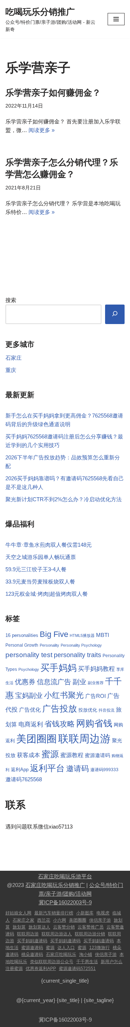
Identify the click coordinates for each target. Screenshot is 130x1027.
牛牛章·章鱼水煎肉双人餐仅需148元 (48, 545)
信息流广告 (54, 682)
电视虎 (102, 912)
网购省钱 (94, 723)
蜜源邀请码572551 (77, 968)
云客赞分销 (64, 927)
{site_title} (68, 1000)
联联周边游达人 (57, 933)
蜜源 (50, 754)
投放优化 (87, 710)
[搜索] (115, 314)
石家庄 (13, 358)
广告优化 (30, 710)
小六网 (59, 920)
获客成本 (28, 755)
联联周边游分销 (90, 933)
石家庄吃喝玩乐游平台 (65, 876)
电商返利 (30, 724)
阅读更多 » (42, 130)
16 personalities (21, 635)
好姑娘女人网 (18, 912)
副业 (79, 682)
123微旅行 (99, 947)
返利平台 (47, 768)
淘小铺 (85, 954)
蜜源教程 (71, 755)
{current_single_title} (65, 981)
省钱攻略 (59, 724)
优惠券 (25, 682)
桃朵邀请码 (32, 954)
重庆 (10, 370)
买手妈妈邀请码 (32, 940)
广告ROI (95, 696)
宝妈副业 (29, 695)
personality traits (77, 655)
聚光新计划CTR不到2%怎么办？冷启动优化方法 (63, 499)
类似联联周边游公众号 (51, 961)
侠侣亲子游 (100, 920)
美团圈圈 (36, 738)
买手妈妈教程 (96, 668)
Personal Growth (21, 645)
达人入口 (66, 947)
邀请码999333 (104, 769)
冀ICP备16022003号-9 (65, 902)
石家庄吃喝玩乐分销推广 (55, 885)
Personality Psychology (81, 645)
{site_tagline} (99, 1000)
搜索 (10, 300)
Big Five (54, 634)
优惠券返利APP (41, 968)
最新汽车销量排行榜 (53, 912)
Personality (49, 645)
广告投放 (59, 708)
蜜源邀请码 (97, 755)
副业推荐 (96, 683)
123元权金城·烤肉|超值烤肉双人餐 (46, 594)
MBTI (102, 635)
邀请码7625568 (23, 779)
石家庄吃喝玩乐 (61, 954)
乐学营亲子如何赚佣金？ (53, 92)
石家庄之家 (23, 920)
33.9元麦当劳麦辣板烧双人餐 (40, 581)
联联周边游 (84, 738)
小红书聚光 (64, 695)
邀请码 (77, 768)
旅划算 (19, 927)
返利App (20, 769)
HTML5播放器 (82, 635)
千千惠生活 (87, 961)
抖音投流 (106, 710)
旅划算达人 (39, 927)
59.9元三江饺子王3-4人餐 (35, 569)
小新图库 (85, 912)
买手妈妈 (58, 668)
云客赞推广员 (91, 927)
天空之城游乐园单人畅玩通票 (40, 557)
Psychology (28, 669)
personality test (28, 655)
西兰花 (43, 920)
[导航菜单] (116, 19)
